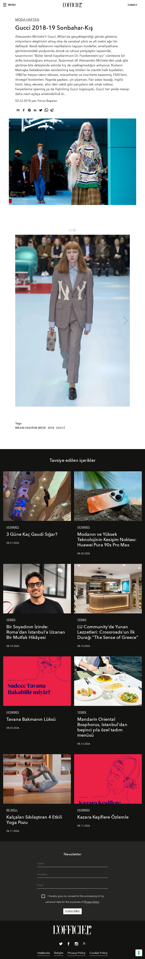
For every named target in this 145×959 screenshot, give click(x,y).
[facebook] (24, 110)
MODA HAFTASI (27, 20)
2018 (51, 427)
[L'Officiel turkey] (72, 5)
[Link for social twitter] (61, 944)
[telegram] (52, 110)
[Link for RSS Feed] (84, 944)
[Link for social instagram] (76, 944)
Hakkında (43, 953)
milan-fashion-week (30, 427)
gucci (60, 427)
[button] (125, 321)
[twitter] (41, 110)
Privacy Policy (91, 901)
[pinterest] (29, 110)
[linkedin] (35, 110)
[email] (18, 110)
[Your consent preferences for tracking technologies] (138, 952)
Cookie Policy (99, 953)
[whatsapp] (46, 110)
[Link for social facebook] (68, 944)
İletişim (58, 953)
